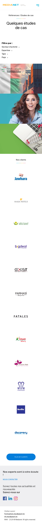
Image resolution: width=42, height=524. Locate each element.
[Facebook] (5, 498)
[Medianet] (14, 5)
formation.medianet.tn (14, 514)
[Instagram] (16, 498)
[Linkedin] (10, 498)
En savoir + (19, 85)
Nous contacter (10, 479)
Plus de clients (21, 457)
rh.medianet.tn (10, 517)
